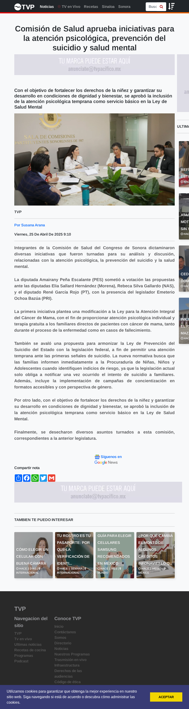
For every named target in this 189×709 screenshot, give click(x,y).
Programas (23, 655)
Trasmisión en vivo (70, 660)
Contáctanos (65, 632)
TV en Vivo (70, 7)
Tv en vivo (23, 639)
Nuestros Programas (72, 654)
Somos (60, 637)
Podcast (21, 661)
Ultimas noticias (28, 644)
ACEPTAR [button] (166, 697)
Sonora (124, 7)
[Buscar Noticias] (161, 6)
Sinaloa (108, 7)
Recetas (91, 7)
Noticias (47, 7)
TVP (18, 633)
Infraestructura (67, 665)
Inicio (58, 626)
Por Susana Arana (29, 225)
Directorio (62, 643)
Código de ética (67, 682)
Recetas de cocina (30, 650)
